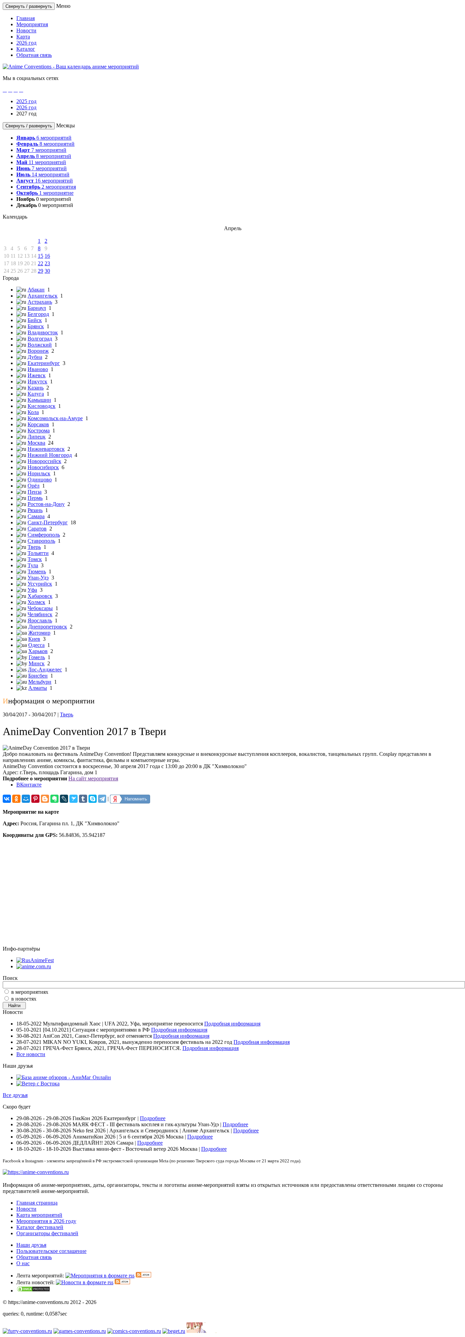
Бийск (35, 320)
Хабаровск (40, 596)
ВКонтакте (29, 784)
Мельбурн (39, 682)
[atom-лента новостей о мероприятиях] (122, 1282)
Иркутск (37, 381)
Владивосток (43, 332)
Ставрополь (41, 541)
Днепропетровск (47, 627)
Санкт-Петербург (48, 522)
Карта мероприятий (39, 1215)
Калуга (36, 394)
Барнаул (37, 308)
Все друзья (15, 1095)
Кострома (39, 430)
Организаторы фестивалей (47, 1233)
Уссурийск (40, 584)
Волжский (40, 345)
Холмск (36, 602)
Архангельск (43, 296)
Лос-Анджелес (45, 669)
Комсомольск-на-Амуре (55, 418)
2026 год (26, 43)
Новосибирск (43, 467)
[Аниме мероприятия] (36, 1172)
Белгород (38, 314)
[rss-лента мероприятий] (99, 1275)
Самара (36, 516)
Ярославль (40, 620)
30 (47, 271)
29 (40, 271)
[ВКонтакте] (7, 799)
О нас (23, 1263)
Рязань (35, 510)
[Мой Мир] (26, 799)
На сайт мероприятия (93, 778)
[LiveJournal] (64, 799)
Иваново (38, 369)
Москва (36, 443)
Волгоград (40, 338)
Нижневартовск (46, 449)
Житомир (39, 633)
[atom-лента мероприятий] (143, 1275)
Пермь (35, 498)
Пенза (35, 492)
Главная (25, 18)
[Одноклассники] (16, 799)
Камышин (39, 400)
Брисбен (38, 676)
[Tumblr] (83, 799)
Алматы (37, 688)
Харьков (38, 651)
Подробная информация (232, 1023)
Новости (26, 30)
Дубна (35, 357)
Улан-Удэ (38, 577)
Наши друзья (31, 1245)
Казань (36, 388)
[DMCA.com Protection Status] (33, 1290)
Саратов (37, 528)
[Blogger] (45, 799)
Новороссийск (44, 461)
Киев (34, 639)
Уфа (32, 590)
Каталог (25, 49)
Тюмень (37, 571)
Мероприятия (32, 24)
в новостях (23, 999)
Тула (33, 565)
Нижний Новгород (50, 455)
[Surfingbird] (73, 799)
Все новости (30, 1054)
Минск (37, 663)
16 (47, 256)
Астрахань (40, 302)
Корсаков (38, 424)
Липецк (37, 437)
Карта (23, 36)
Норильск (39, 473)
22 (40, 263)
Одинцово (40, 479)
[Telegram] (102, 799)
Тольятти (38, 553)
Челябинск (40, 614)
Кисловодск (41, 406)
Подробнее (152, 1118)
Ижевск (37, 375)
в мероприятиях (29, 992)
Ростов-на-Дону (46, 504)
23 (47, 263)
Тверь (34, 547)
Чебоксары (40, 608)
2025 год (26, 101)
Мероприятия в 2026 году (46, 1221)
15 (40, 256)
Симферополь (44, 535)
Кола (33, 412)
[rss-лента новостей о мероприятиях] (84, 1282)
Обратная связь (34, 55)
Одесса (36, 645)
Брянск (36, 326)
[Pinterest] (35, 799)
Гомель (37, 657)
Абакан (36, 289)
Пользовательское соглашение (51, 1251)
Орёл (33, 486)
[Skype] (93, 799)
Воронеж (38, 351)
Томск (35, 559)
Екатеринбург (44, 363)
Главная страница (37, 1203)
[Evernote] (54, 799)
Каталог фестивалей (39, 1227)
